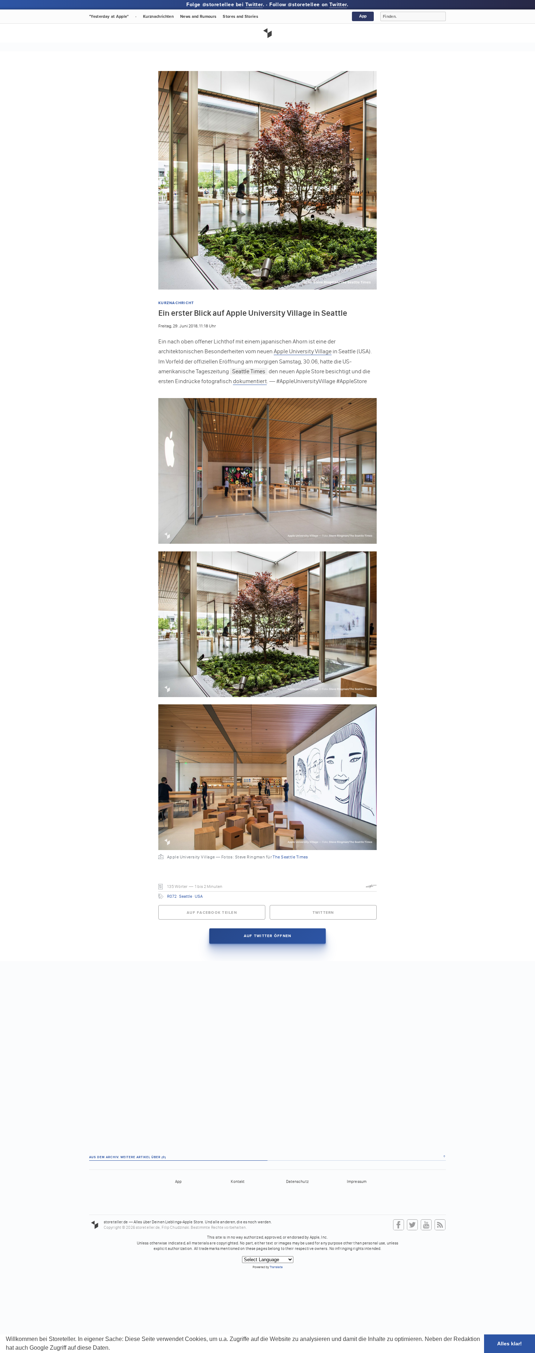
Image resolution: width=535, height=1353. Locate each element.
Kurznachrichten (158, 16)
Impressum (356, 1181)
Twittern (323, 912)
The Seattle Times (290, 857)
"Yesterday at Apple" (109, 16)
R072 (172, 896)
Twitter (254, 4)
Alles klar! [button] (509, 1343)
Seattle (185, 896)
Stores (240, 16)
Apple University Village (303, 351)
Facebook (398, 1225)
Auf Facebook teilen (212, 912)
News (198, 16)
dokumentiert (250, 381)
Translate (276, 1267)
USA (199, 896)
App (363, 16)
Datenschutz (297, 1181)
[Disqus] (267, 1052)
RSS (440, 1225)
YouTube (426, 1225)
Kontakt (238, 1181)
